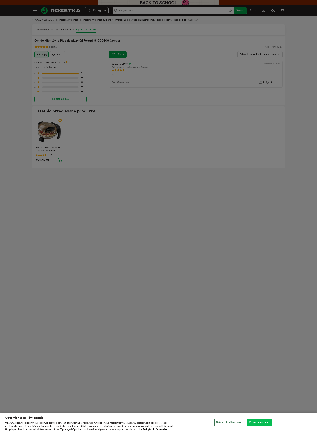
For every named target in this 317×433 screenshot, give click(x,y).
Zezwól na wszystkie (259, 422)
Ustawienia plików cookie (229, 422)
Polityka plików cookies (155, 430)
